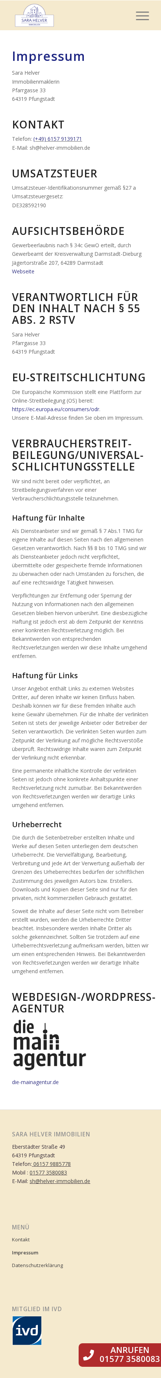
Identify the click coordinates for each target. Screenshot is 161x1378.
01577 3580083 (48, 1172)
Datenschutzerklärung (37, 1265)
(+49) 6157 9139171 (57, 138)
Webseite (23, 271)
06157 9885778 (52, 1163)
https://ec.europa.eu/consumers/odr (55, 409)
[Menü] (138, 15)
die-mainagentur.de (35, 1082)
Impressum (25, 1252)
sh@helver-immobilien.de (60, 1181)
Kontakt (21, 1239)
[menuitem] (138, 15)
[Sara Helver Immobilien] (66, 15)
